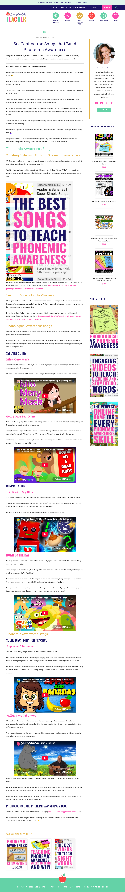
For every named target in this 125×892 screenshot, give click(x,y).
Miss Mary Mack (17, 359)
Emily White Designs (99, 887)
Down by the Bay (17, 555)
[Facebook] (96, 103)
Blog (55, 7)
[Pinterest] (107, 103)
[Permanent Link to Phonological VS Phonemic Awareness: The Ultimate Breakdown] (104, 352)
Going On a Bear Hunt (20, 416)
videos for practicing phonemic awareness (64, 812)
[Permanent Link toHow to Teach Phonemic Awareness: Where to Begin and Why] (40, 854)
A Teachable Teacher (16, 17)
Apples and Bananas (20, 646)
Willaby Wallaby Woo (21, 715)
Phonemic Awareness (56, 21)
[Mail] (101, 103)
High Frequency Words (80, 22)
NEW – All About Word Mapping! (74, 7)
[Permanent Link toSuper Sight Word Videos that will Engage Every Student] (64, 854)
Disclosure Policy (65, 887)
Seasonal (115, 20)
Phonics (67, 20)
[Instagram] (112, 103)
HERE (70, 2)
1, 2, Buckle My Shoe (20, 492)
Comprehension (103, 20)
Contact (94, 7)
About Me (104, 109)
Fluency (91, 20)
